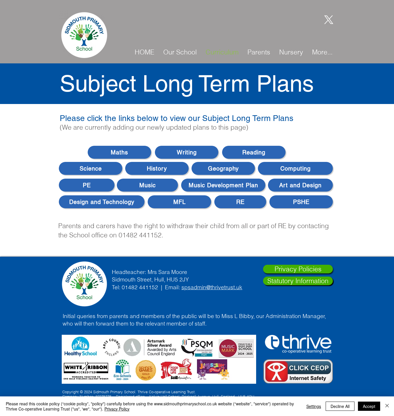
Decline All (340, 406)
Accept (369, 406)
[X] (328, 19)
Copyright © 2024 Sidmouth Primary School (98, 391)
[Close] (387, 406)
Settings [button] (313, 406)
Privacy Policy (117, 409)
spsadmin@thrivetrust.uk (211, 287)
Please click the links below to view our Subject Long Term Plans (176, 118)
